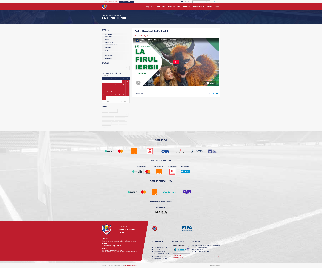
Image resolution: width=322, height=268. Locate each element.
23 (127, 91)
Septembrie (124, 101)
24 (103, 94)
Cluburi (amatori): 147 (160, 251)
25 (107, 94)
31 (103, 98)
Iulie (108, 101)
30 (127, 94)
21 (119, 91)
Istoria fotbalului (108, 115)
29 (123, 94)
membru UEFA (155, 232)
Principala (105, 15)
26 (111, 94)
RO (216, 1)
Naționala (113, 111)
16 (127, 88)
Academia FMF (109, 55)
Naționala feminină (122, 115)
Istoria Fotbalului (111, 45)
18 (107, 91)
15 (123, 88)
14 (119, 88)
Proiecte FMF (117, 15)
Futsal (105, 111)
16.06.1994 (193, 232)
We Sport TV (106, 127)
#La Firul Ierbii (139, 93)
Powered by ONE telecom (215, 265)
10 (103, 88)
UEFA (106, 50)
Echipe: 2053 (157, 249)
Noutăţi (111, 15)
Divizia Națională (107, 119)
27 (115, 94)
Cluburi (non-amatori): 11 (161, 256)
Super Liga (123, 123)
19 (111, 91)
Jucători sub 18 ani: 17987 (161, 258)
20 (115, 91)
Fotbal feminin (120, 119)
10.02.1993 (163, 232)
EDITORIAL (108, 47)
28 (119, 94)
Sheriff (115, 123)
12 (111, 88)
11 (107, 88)
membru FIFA (185, 232)
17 (103, 91)
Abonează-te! (127, 1)
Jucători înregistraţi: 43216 (161, 254)
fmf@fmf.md (199, 249)
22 (123, 91)
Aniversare (106, 123)
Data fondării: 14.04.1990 (160, 247)
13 (115, 88)
